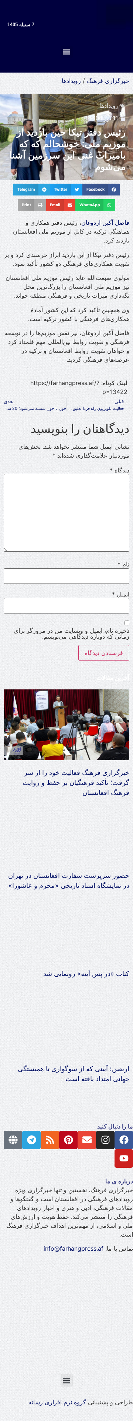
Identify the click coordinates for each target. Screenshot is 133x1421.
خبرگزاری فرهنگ (108, 80)
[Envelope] (87, 1140)
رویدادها (71, 80)
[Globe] (13, 1140)
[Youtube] (124, 1158)
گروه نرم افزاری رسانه (57, 1402)
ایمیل (120, 594)
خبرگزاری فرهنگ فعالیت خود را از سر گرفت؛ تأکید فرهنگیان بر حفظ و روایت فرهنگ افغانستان (76, 782)
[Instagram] (105, 1140)
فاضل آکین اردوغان (105, 222)
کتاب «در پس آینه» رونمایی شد (86, 973)
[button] (67, 52)
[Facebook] (124, 1140)
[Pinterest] (68, 1140)
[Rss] (50, 1140)
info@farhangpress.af (73, 1248)
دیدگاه (119, 470)
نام (123, 564)
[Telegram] (31, 1140)
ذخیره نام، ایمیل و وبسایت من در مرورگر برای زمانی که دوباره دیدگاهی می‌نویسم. (71, 633)
